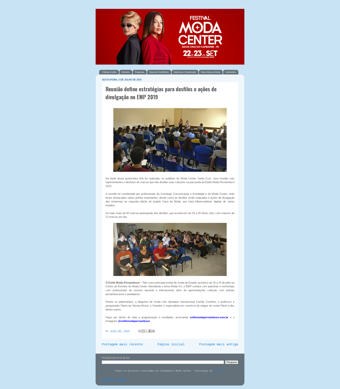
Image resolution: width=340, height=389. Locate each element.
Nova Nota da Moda (210, 72)
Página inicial (171, 344)
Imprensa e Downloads (185, 72)
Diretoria (125, 72)
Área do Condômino (159, 72)
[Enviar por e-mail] (140, 331)
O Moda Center (109, 72)
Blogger (219, 371)
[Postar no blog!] (143, 331)
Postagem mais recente (122, 344)
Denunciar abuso (114, 380)
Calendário (230, 72)
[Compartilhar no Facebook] (150, 331)
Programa (139, 72)
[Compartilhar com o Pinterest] (153, 331)
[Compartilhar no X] (146, 331)
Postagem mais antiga (218, 344)
